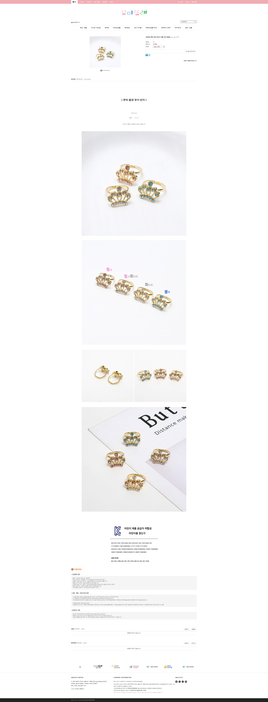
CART (111, 2)
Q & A (187, 2)
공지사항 (180, 2)
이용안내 (122, 681)
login (82, 2)
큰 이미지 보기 (106, 70)
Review (194, 2)
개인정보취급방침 (137, 681)
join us (89, 2)
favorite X (76, 22)
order (105, 2)
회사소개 (116, 681)
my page (97, 2)
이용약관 (128, 681)
